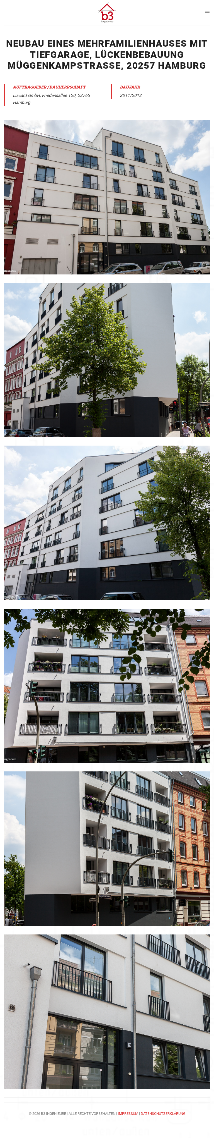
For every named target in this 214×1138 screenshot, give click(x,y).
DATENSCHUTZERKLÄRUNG (163, 1113)
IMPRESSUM (128, 1113)
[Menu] (207, 12)
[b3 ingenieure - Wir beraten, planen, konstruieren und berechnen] (107, 12)
